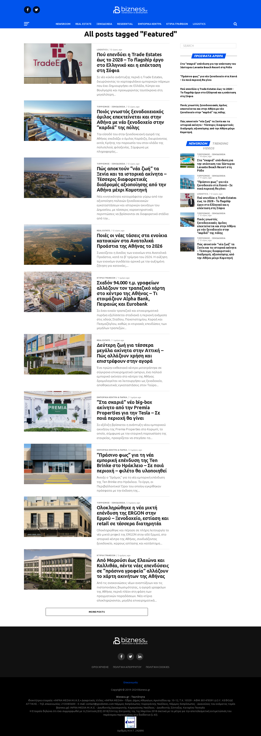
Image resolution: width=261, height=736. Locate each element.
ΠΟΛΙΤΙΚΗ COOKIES (157, 667)
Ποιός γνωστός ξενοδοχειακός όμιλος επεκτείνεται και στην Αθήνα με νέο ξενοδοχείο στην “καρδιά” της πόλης (203, 109)
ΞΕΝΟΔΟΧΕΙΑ (104, 24)
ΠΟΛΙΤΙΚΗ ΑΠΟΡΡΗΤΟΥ (127, 667)
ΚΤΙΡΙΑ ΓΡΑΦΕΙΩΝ (177, 24)
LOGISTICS (199, 24)
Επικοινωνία (130, 682)
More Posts (97, 612)
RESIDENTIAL (125, 24)
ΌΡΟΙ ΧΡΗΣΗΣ (100, 667)
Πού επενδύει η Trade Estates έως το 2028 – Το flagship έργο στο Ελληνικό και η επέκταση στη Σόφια (208, 92)
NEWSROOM (63, 24)
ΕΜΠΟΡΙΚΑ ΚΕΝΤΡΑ (149, 24)
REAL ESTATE (83, 24)
